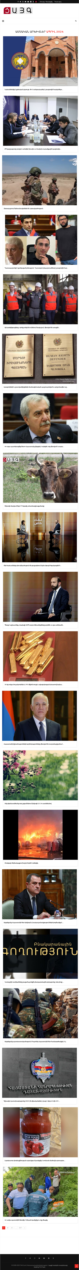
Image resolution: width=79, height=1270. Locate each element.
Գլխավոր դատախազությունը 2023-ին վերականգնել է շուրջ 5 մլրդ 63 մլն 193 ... (32, 1101)
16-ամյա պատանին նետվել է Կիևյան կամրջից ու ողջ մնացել (26, 1220)
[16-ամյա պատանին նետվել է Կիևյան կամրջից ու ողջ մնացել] (40, 1192)
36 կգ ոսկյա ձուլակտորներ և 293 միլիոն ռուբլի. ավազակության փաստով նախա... (34, 684)
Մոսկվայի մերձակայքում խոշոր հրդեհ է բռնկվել (21, 863)
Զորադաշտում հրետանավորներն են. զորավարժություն (23, 208)
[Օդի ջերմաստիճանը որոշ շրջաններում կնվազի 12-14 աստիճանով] (40, 775)
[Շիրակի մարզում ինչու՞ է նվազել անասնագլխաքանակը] (40, 478)
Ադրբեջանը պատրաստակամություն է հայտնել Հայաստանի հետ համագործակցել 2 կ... (36, 1041)
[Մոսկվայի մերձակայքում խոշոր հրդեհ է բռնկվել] (40, 835)
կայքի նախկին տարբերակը (58, 1265)
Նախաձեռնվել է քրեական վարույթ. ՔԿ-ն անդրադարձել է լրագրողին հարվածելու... (34, 89)
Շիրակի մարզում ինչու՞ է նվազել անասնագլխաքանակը (24, 506)
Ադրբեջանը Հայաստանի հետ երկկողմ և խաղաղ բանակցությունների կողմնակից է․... (34, 922)
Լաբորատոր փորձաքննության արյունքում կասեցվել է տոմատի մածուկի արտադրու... (35, 1160)
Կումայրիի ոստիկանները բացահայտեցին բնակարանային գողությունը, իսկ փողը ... (34, 982)
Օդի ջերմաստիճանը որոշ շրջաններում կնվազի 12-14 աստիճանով (28, 803)
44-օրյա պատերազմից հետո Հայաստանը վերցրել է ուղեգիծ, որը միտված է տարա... (34, 446)
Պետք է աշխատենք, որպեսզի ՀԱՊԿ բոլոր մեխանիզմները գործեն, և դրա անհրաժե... (34, 625)
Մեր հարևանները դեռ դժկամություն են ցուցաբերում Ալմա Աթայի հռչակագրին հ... (32, 565)
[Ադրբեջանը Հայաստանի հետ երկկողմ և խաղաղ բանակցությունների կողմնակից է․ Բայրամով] (39, 894)
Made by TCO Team (39, 1267)
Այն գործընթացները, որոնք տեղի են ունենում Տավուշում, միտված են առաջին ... (32, 327)
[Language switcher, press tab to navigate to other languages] (36, 1)
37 (20, 1228)
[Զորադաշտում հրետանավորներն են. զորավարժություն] (39, 180)
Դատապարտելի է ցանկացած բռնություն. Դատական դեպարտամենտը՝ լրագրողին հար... (36, 268)
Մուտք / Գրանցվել (46, 1)
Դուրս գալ (57, 1)
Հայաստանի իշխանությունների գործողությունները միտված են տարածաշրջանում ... (34, 744)
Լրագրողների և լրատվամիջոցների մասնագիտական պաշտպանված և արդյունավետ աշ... (36, 387)
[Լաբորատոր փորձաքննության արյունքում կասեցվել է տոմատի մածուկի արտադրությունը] (40, 1132)
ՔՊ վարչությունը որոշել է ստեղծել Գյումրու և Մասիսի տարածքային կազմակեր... (33, 149)
